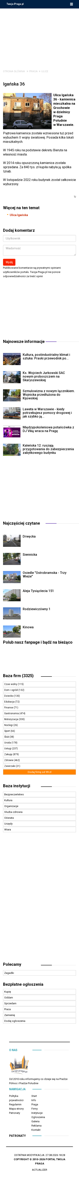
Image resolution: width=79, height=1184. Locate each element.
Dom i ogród (11, 690)
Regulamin (15, 1104)
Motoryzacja (11, 719)
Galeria (35, 1121)
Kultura (8, 800)
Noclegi (8, 725)
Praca (7, 1009)
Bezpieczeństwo (14, 794)
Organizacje (11, 806)
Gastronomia (11, 713)
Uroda (8, 742)
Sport (7, 731)
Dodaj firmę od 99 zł (39, 772)
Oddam (8, 997)
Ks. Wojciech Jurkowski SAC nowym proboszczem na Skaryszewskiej (44, 376)
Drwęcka (29, 536)
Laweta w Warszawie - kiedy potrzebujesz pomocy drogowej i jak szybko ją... (47, 412)
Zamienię (9, 1015)
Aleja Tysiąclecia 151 (38, 591)
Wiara (7, 829)
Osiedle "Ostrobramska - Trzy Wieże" (44, 574)
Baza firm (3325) (18, 675)
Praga (33, 71)
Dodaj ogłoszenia (14, 1020)
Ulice (44, 71)
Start (34, 1095)
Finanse (9, 707)
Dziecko (9, 695)
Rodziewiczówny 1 (36, 609)
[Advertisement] (39, 36)
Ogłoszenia (38, 1117)
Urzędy (8, 823)
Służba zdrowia (13, 811)
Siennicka (30, 555)
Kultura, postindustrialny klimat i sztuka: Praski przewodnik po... (46, 356)
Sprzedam (10, 1003)
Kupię (7, 991)
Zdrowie (9, 760)
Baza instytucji (16, 785)
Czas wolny (11, 684)
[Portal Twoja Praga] (19, 1065)
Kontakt (36, 1129)
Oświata (9, 817)
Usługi (8, 748)
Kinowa (28, 627)
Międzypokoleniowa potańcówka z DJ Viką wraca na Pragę (48, 429)
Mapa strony (16, 1108)
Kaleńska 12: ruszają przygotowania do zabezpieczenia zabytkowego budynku (48, 449)
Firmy (34, 1108)
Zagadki (9, 972)
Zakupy (8, 754)
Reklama (36, 1125)
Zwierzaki (10, 766)
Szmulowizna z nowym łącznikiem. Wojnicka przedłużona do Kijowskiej (49, 394)
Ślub (7, 736)
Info (33, 1100)
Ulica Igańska (19, 215)
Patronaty (14, 1112)
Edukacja (9, 701)
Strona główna (14, 71)
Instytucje (37, 1112)
